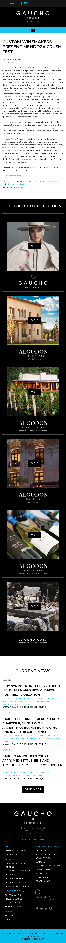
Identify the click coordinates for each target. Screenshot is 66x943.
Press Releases (13, 899)
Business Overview (15, 850)
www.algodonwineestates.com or (43, 181)
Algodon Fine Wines (16, 874)
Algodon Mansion (15, 878)
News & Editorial (15, 891)
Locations (10, 919)
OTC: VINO (54, 933)
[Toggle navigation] (33, 30)
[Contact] (48, 892)
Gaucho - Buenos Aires (17, 871)
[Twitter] (42, 909)
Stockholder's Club (46, 854)
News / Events (42, 858)
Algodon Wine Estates (17, 882)
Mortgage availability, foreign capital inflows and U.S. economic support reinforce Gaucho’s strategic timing (32, 738)
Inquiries (10, 915)
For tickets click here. (11, 175)
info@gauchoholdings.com (33, 839)
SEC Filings (41, 873)
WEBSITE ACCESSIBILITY (33, 939)
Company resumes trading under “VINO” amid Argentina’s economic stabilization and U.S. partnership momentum (27, 701)
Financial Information (48, 869)
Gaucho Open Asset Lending (16, 865)
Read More (33, 789)
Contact (10, 911)
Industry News (13, 906)
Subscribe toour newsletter (44, 898)
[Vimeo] (51, 909)
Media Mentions (13, 903)
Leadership (11, 854)
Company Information (47, 865)
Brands (9, 859)
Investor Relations (47, 846)
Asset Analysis (13, 895)
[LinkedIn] (46, 909)
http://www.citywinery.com (20, 184)
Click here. (20, 187)
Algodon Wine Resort (17, 886)
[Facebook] (37, 909)
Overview (40, 850)
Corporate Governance (42, 879)
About (8, 846)
